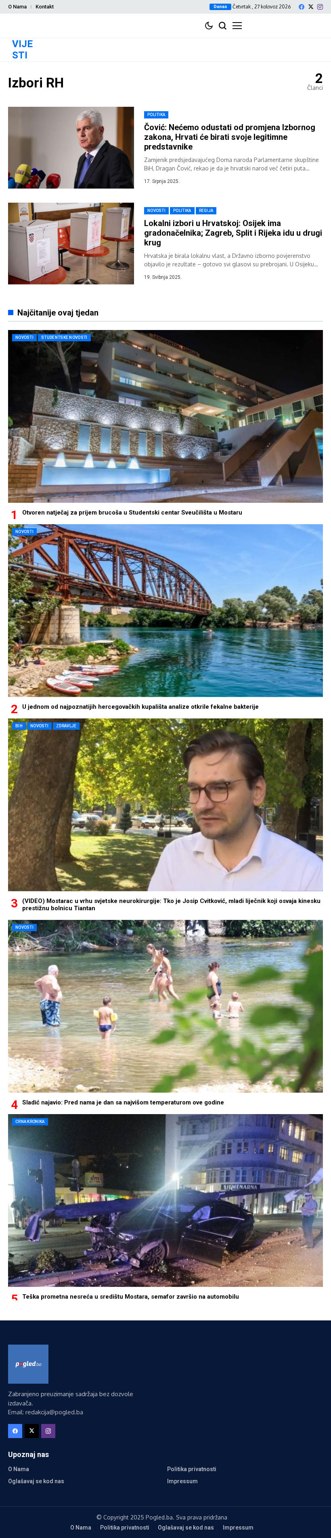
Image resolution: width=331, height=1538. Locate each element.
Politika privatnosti (191, 1469)
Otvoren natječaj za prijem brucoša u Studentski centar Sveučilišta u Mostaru (132, 512)
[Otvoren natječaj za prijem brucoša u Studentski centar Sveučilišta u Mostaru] (165, 416)
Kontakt (45, 7)
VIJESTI (22, 49)
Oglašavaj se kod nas (36, 1481)
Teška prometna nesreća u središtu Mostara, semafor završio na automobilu (130, 1296)
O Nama (17, 7)
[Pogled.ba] (28, 1364)
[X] (310, 6)
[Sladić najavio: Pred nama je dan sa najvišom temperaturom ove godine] (165, 1006)
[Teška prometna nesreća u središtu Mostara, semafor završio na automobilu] (165, 1200)
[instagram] (320, 7)
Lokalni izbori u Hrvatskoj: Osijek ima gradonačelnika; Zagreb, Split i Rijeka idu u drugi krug (233, 232)
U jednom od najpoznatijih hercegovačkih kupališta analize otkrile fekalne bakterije (140, 706)
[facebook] (301, 7)
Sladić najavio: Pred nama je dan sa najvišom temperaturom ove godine (123, 1102)
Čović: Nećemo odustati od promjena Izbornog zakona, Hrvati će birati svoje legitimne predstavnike (229, 137)
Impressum (182, 1481)
